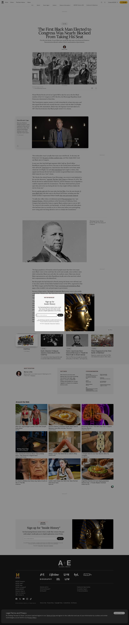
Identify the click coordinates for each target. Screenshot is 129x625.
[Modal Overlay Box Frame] (64, 312)
